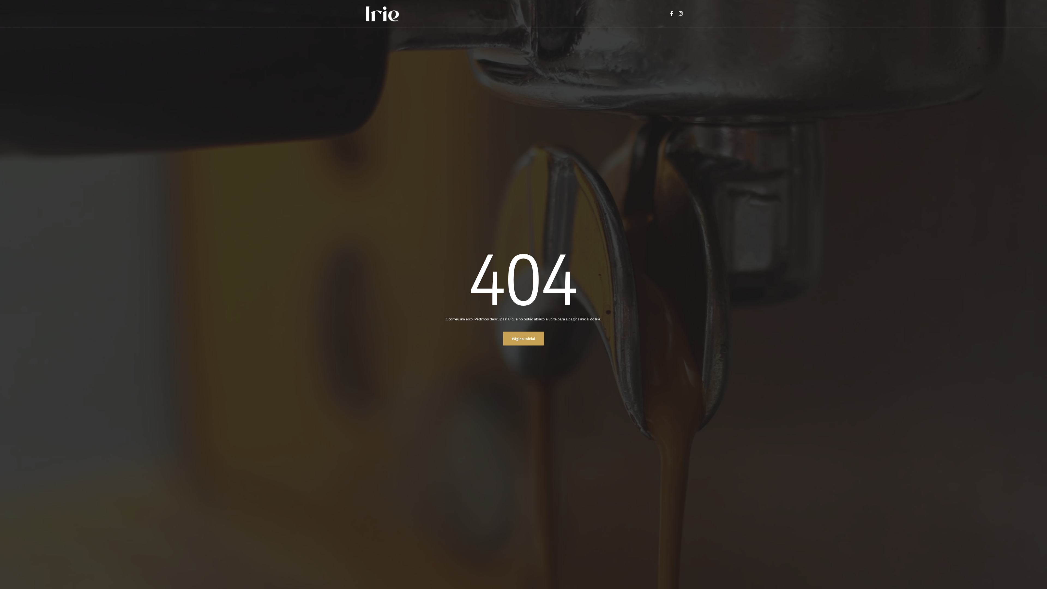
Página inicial (523, 338)
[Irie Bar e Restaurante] (382, 14)
